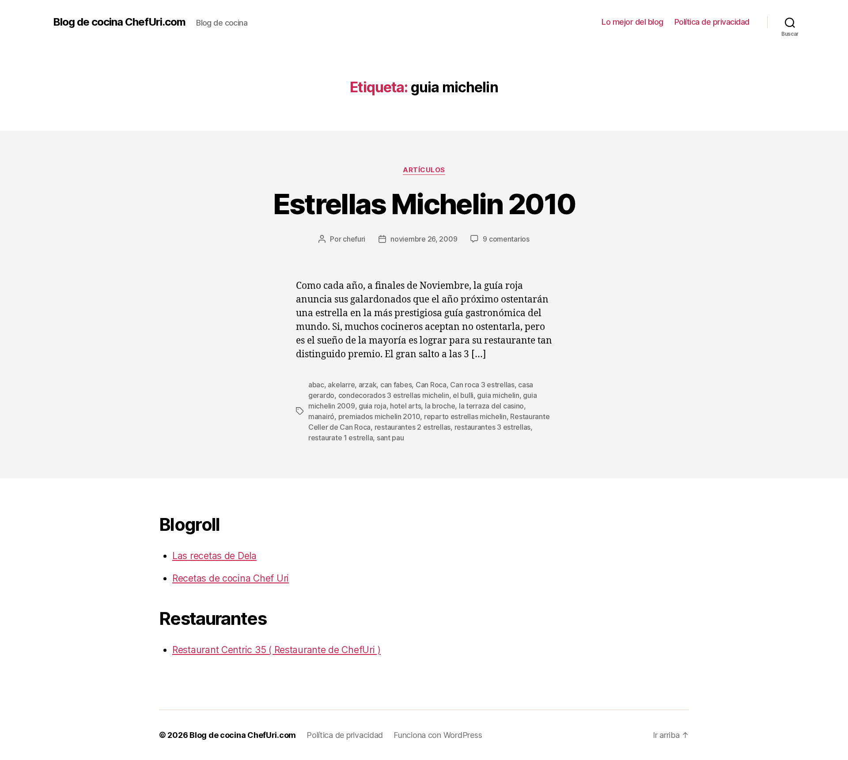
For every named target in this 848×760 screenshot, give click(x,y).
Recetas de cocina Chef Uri (230, 578)
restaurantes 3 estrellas (492, 427)
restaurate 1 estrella (340, 437)
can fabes (396, 384)
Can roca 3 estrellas (482, 384)
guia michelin (498, 395)
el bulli (463, 395)
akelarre (341, 384)
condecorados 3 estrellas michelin (393, 395)
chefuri (354, 238)
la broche (440, 405)
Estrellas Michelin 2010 (424, 204)
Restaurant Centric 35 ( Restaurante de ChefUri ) (276, 649)
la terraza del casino (491, 405)
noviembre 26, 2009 (423, 238)
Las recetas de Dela (214, 555)
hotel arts (405, 405)
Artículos (424, 170)
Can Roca (431, 384)
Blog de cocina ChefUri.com (119, 22)
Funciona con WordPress (438, 735)
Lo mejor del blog (632, 21)
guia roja (372, 405)
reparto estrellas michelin (465, 416)
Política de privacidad (712, 21)
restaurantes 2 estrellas (413, 427)
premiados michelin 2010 (379, 416)
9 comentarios (506, 238)
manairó (321, 416)
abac (316, 384)
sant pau (390, 437)
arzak (368, 384)
